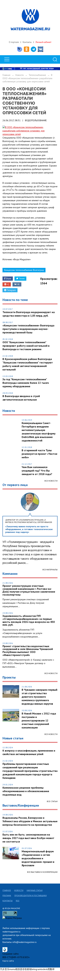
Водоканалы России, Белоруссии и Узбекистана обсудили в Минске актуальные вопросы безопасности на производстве (30, 821)
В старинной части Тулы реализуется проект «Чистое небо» (39, 454)
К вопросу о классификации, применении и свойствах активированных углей (28, 752)
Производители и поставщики (30, 895)
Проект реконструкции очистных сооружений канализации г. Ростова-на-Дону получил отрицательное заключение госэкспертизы (28, 590)
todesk (44, 969)
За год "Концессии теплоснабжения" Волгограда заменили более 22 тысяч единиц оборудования (25, 383)
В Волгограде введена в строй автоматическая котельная (21, 397)
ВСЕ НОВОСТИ (51, 673)
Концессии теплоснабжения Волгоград (24, 270)
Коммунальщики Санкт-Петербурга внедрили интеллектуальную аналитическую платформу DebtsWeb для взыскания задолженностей (39, 431)
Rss (17, 900)
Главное (6, 890)
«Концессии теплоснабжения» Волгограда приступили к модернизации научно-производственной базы (28, 329)
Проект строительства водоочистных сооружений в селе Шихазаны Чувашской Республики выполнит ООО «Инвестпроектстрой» (27, 650)
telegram (36, 969)
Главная (6, 74)
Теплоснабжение (37, 74)
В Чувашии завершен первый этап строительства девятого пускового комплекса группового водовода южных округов (39, 696)
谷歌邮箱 (27, 969)
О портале (14, 42)
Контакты (27, 42)
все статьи (52, 801)
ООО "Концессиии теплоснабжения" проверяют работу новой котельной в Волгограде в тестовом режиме (26, 346)
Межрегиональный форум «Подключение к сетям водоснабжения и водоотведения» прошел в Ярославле (38, 858)
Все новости (51, 481)
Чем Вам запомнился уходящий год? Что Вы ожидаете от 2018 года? (37, 470)
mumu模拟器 (15, 969)
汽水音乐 (4, 969)
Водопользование (36, 120)
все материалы (50, 569)
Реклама (6, 895)
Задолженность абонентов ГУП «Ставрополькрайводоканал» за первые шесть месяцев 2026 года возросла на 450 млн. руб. (28, 620)
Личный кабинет (43, 42)
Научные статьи (34, 890)
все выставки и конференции (42, 872)
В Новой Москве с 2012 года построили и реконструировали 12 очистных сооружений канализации (39, 720)
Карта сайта (8, 961)
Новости (19, 74)
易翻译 (51, 969)
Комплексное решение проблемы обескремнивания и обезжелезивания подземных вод (25, 791)
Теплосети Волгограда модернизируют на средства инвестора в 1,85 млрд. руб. (28, 313)
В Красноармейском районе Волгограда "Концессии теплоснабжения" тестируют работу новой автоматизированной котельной (27, 364)
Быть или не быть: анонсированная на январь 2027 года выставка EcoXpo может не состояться (28, 838)
